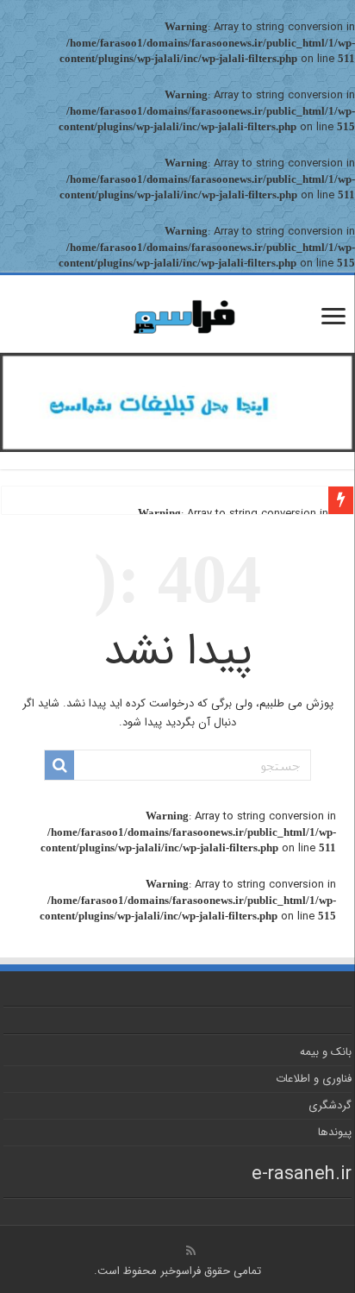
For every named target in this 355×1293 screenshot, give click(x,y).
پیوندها (335, 1132)
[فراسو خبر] (177, 310)
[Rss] (190, 1250)
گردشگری (330, 1105)
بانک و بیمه (326, 1052)
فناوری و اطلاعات (314, 1079)
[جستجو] (59, 765)
